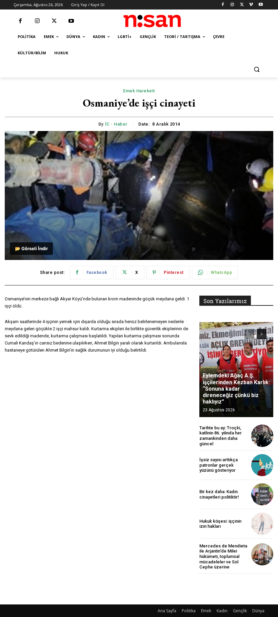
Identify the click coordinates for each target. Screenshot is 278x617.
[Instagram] (232, 5)
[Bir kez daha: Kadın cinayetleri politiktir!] (262, 494)
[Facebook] (223, 5)
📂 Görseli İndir (31, 248)
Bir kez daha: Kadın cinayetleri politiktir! (219, 494)
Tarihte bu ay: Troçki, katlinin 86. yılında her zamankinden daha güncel (220, 435)
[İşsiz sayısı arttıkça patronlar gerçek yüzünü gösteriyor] (262, 465)
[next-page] (261, 334)
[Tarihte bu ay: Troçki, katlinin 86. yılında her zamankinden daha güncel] (262, 436)
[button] (256, 69)
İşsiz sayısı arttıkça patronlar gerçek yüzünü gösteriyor (218, 465)
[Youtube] (260, 5)
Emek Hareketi (139, 90)
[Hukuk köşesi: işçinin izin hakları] (262, 523)
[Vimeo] (251, 5)
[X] (242, 5)
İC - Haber (116, 124)
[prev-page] (249, 334)
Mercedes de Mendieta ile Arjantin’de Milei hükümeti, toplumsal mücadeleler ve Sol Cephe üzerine (223, 556)
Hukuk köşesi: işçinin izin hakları (220, 524)
